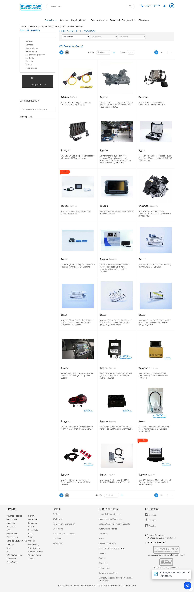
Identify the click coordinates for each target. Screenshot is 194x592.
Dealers (102, 558)
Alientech (11, 523)
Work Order (58, 519)
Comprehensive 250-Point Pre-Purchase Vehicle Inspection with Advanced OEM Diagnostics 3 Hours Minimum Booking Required (115, 159)
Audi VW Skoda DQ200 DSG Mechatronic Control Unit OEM (152, 104)
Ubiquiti (31, 541)
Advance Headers (14, 516)
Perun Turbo (12, 562)
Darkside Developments (17, 541)
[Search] (130, 6)
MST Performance (14, 555)
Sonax (31, 534)
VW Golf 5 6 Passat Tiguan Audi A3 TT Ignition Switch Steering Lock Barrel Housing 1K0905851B (116, 105)
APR (8, 530)
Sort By (90, 52)
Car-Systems (12, 537)
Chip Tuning (58, 529)
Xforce (31, 559)
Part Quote (57, 539)
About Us (103, 563)
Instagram (152, 520)
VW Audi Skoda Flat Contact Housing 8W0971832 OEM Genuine (155, 266)
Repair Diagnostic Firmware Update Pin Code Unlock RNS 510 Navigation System (78, 375)
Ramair (31, 527)
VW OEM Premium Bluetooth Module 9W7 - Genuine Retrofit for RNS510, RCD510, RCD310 (116, 375)
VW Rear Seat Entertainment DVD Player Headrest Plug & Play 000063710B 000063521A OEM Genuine (114, 268)
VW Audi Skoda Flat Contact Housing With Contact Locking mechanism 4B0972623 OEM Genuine (116, 322)
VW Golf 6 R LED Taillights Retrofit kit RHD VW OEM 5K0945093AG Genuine (77, 428)
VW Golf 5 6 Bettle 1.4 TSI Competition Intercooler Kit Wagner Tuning (77, 157)
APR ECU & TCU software (64, 534)
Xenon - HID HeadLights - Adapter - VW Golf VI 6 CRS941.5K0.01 (76, 104)
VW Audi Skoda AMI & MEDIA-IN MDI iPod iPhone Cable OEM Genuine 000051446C (154, 429)
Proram (31, 516)
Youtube (152, 526)
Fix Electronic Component (64, 524)
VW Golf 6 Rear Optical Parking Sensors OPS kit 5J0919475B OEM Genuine (75, 482)
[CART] (171, 5)
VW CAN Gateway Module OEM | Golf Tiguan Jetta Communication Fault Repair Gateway (155, 482)
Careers (102, 553)
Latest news (104, 568)
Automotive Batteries (108, 529)
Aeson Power (12, 519)
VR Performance (35, 551)
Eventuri (10, 544)
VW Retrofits (46, 26)
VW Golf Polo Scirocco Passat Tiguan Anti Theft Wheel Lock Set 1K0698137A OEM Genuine (155, 158)
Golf (57, 26)
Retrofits (33, 26)
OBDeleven (11, 559)
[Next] (172, 52)
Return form (58, 543)
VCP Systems (34, 548)
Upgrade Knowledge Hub (110, 514)
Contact (56, 514)
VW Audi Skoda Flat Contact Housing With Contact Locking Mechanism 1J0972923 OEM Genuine (77, 322)
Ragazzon (32, 523)
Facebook (152, 515)
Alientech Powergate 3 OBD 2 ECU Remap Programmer (76, 212)
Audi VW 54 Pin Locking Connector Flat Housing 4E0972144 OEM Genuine (78, 266)
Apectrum (11, 527)
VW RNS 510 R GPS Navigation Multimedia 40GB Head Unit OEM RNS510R (153, 375)
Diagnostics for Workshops (110, 519)
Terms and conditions (108, 573)
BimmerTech (12, 534)
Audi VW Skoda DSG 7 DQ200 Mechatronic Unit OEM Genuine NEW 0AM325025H (155, 213)
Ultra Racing (33, 544)
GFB (8, 548)
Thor (30, 537)
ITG (8, 551)
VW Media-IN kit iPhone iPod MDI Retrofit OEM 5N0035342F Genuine (115, 481)
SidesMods (33, 530)
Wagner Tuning (34, 555)
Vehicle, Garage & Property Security (114, 524)
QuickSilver (33, 519)
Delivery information (107, 543)
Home (23, 26)
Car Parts (103, 534)
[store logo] (31, 6)
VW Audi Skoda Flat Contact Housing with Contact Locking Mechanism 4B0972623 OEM (155, 322)
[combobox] (86, 6)
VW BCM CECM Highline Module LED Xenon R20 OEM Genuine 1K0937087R (116, 428)
